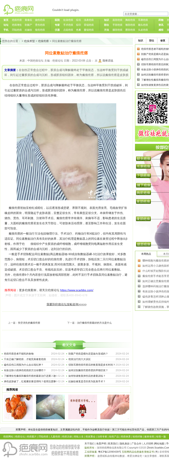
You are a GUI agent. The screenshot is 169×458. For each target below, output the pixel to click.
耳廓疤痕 (143, 20)
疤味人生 (79, 436)
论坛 (6, 24)
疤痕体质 (126, 436)
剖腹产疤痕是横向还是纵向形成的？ (88, 353)
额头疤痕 (143, 24)
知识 (106, 20)
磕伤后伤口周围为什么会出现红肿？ (23, 364)
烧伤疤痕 (40, 20)
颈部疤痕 (130, 24)
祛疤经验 (137, 436)
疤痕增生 (17, 24)
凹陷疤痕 (17, 29)
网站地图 (159, 443)
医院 (57, 20)
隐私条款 (125, 443)
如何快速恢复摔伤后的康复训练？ (87, 375)
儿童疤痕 (55, 436)
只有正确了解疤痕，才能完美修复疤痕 (25, 359)
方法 (106, 29)
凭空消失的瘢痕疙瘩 (29, 322)
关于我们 (89, 443)
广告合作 (136, 443)
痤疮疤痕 (40, 29)
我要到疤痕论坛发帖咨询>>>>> (67, 304)
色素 (78, 29)
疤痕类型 (29, 41)
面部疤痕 (117, 20)
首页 (6, 20)
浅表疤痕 (89, 20)
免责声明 (101, 443)
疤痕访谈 (67, 436)
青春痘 (28, 20)
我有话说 (107, 60)
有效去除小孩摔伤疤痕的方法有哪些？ (25, 370)
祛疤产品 (114, 436)
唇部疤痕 (130, 29)
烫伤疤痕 (40, 24)
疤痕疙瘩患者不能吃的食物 (19, 353)
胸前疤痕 (130, 20)
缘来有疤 (149, 436)
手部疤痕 (117, 24)
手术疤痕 (68, 24)
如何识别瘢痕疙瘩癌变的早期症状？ (88, 370)
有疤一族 (161, 436)
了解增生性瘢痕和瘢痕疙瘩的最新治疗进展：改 (30, 375)
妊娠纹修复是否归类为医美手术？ (87, 381)
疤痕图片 (32, 436)
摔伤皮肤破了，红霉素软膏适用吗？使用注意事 (30, 381)
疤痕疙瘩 (17, 20)
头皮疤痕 (143, 29)
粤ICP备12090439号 (109, 451)
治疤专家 (102, 436)
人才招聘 (148, 443)
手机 (6, 29)
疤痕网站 (8, 436)
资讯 (160, 24)
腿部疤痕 (117, 29)
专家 (57, 24)
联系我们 (113, 443)
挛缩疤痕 (89, 24)
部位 (106, 24)
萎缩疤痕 (89, 29)
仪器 (57, 29)
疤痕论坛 (20, 436)
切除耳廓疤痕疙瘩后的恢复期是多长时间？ (91, 364)
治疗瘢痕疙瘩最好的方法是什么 (94, 322)
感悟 (160, 29)
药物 (160, 20)
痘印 (78, 24)
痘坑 (78, 20)
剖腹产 (28, 24)
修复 (162, 40)
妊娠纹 (28, 29)
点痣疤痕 (68, 29)
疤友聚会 (90, 436)
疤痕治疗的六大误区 (79, 359)
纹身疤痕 (68, 20)
